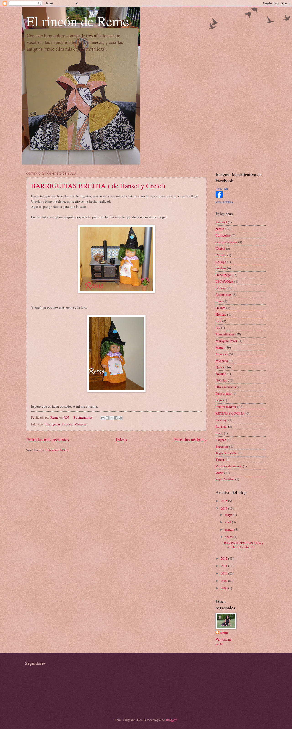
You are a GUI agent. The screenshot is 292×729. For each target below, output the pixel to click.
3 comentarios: (83, 417)
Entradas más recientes (47, 439)
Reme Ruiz (222, 188)
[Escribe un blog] (107, 418)
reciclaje (221, 419)
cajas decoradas (226, 242)
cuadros (221, 268)
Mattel (220, 347)
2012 (224, 558)
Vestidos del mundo (229, 466)
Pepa (219, 400)
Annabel (221, 222)
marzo (229, 529)
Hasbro (220, 307)
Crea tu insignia (224, 201)
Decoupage (223, 274)
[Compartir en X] (111, 418)
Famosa (67, 424)
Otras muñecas (226, 386)
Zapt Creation (225, 479)
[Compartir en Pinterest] (120, 418)
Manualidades (225, 334)
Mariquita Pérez (226, 340)
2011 (224, 565)
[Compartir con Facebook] (116, 418)
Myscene (222, 360)
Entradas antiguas (189, 439)
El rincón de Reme (77, 21)
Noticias (221, 380)
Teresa (220, 459)
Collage (221, 261)
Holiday (221, 314)
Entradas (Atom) (57, 450)
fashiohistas (224, 294)
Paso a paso (224, 393)
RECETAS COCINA (230, 413)
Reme (224, 633)
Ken (218, 321)
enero (229, 536)
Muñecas (80, 424)
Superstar (222, 446)
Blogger (171, 719)
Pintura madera (226, 406)
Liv (218, 327)
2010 (224, 573)
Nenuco (221, 373)
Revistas (221, 426)
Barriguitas (52, 424)
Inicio (121, 439)
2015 (224, 500)
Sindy (219, 433)
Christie (221, 255)
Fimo (219, 301)
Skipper (221, 439)
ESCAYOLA (224, 281)
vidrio (219, 472)
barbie (220, 228)
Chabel (220, 248)
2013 (224, 508)
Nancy (220, 367)
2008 (224, 588)
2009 (224, 580)
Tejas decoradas (226, 453)
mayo (229, 514)
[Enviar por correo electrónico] (103, 418)
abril (228, 522)
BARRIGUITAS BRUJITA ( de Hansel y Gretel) (98, 185)
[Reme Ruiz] (219, 196)
